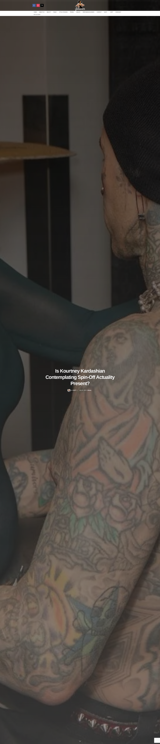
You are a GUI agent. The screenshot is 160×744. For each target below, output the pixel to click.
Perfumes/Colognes (88, 12)
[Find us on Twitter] (42, 5)
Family (55, 12)
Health (78, 12)
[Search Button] (127, 13)
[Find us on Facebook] (34, 5)
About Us (41, 12)
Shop (105, 12)
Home (35, 12)
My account (37, 14)
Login (124, 5)
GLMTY (74, 390)
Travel (72, 12)
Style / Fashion (63, 12)
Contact (99, 12)
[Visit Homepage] (80, 5)
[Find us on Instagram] (38, 5)
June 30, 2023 (82, 390)
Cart (111, 12)
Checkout (118, 12)
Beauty (49, 12)
